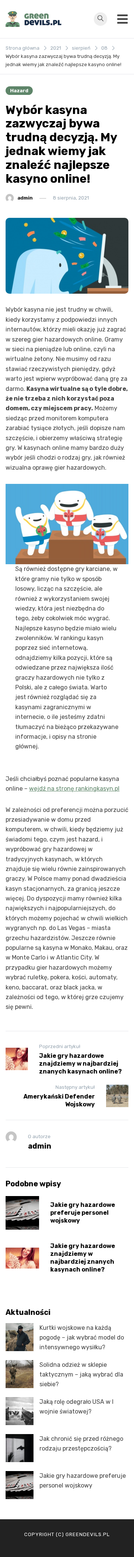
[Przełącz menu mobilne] (122, 19)
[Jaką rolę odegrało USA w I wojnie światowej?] (20, 1411)
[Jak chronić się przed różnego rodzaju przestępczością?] (20, 1448)
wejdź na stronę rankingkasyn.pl (74, 788)
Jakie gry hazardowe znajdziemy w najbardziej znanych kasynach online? (82, 1257)
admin (25, 198)
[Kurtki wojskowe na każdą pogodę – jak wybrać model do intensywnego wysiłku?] (20, 1337)
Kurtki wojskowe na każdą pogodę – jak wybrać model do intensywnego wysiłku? (81, 1337)
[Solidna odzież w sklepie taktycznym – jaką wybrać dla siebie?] (20, 1374)
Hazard (19, 90)
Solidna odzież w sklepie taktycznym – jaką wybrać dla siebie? (81, 1374)
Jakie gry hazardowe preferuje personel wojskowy (82, 1212)
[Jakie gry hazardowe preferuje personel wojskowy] (20, 1485)
